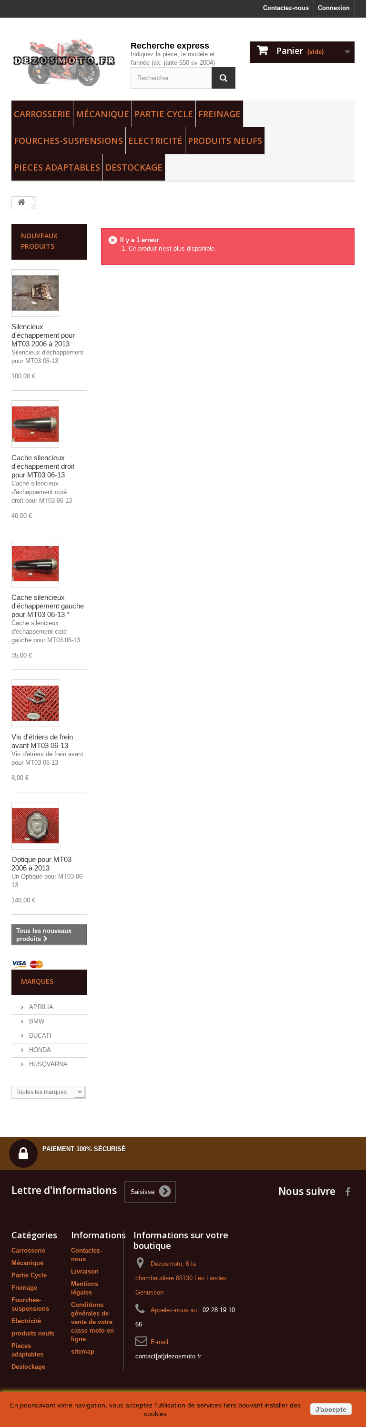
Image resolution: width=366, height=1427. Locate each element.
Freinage (219, 114)
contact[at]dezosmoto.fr (168, 1356)
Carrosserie (42, 114)
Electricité (155, 140)
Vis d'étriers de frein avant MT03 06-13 (42, 741)
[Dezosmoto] (63, 61)
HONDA (39, 1049)
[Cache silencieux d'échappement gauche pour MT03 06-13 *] (35, 563)
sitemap (82, 1351)
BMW (35, 1021)
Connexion (334, 7)
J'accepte (330, 1409)
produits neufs (225, 140)
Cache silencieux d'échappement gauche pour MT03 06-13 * (47, 605)
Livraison (85, 1271)
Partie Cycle (163, 114)
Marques (37, 981)
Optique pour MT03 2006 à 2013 (41, 863)
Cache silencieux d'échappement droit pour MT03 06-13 (42, 466)
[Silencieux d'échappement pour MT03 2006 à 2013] (35, 293)
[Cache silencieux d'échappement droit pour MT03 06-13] (35, 424)
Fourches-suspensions (68, 140)
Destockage (134, 167)
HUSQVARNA (47, 1064)
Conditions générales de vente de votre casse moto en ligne (92, 1322)
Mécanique (102, 114)
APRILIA (40, 1007)
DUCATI (39, 1035)
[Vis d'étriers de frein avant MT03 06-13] (35, 703)
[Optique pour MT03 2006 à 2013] (35, 826)
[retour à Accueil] (21, 203)
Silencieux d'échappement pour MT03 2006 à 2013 (43, 335)
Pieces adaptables (57, 167)
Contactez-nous (286, 7)
